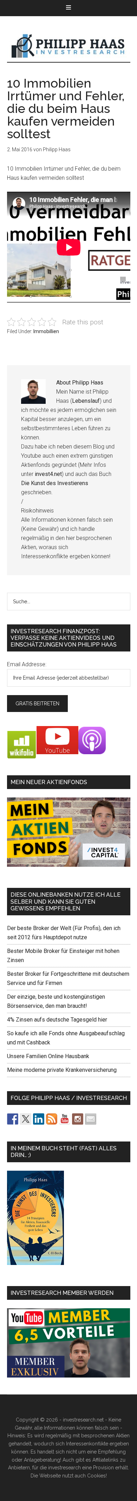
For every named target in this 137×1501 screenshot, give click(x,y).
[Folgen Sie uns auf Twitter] (25, 1119)
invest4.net (48, 474)
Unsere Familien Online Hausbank (48, 1056)
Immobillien (46, 331)
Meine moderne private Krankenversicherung (62, 1070)
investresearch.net (68, 46)
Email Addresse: (26, 664)
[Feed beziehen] (51, 1119)
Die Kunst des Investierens (54, 483)
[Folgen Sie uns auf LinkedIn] (38, 1119)
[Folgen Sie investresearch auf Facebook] (12, 1119)
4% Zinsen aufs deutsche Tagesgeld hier (57, 1019)
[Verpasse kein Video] (64, 1119)
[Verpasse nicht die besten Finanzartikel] (90, 1119)
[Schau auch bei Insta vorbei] (77, 1119)
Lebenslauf (86, 400)
